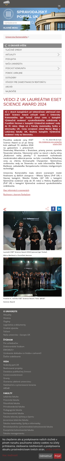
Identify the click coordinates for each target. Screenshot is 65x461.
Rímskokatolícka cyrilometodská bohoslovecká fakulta (28, 426)
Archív (9, 86)
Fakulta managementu (13, 433)
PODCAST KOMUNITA (16, 68)
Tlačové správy (14, 49)
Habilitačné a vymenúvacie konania (19, 384)
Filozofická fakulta (11, 403)
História (7, 318)
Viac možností (10, 455)
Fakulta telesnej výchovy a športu (18, 416)
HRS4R (6, 388)
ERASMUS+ (8, 349)
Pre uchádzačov (10, 343)
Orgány (6, 321)
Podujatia (11, 59)
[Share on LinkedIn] (59, 208)
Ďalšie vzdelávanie (12, 356)
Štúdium (8, 339)
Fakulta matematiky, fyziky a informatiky (21, 423)
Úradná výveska (10, 328)
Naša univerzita (14, 63)
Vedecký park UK (11, 364)
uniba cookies (53, 449)
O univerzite (10, 311)
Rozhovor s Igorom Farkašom (16, 194)
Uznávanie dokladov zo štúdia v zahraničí (22, 353)
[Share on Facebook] (53, 208)
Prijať (57, 455)
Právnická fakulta (11, 400)
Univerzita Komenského (17, 36)
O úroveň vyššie (17, 45)
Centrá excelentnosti (12, 374)
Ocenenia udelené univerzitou (17, 381)
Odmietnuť (46, 455)
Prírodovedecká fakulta (14, 406)
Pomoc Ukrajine (14, 73)
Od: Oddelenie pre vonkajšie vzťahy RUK (50, 143)
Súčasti (6, 331)
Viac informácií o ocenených (16, 190)
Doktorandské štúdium (13, 346)
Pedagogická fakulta (12, 410)
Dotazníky (11, 77)
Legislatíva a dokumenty (14, 324)
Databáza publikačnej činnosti (17, 371)
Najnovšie (11, 91)
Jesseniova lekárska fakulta (15, 420)
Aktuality (11, 54)
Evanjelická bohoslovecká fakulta (18, 430)
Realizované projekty (12, 368)
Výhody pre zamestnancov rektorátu (26, 82)
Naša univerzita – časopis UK (16, 334)
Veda (6, 361)
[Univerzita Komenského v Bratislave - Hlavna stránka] (8, 14)
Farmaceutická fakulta (13, 413)
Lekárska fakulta (10, 396)
